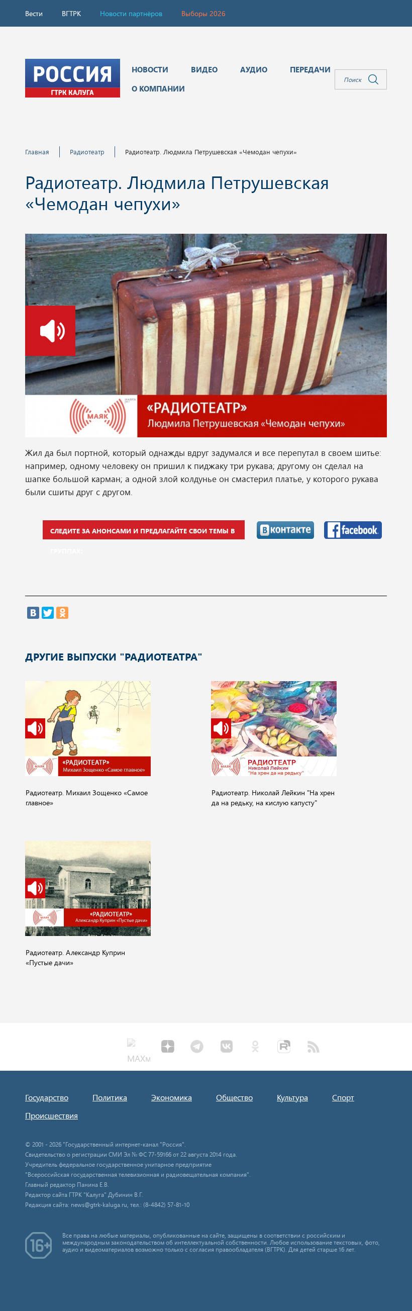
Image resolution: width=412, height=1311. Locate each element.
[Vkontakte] (226, 1048)
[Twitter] (48, 613)
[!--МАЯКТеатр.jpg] (206, 338)
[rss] (313, 1048)
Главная (37, 151)
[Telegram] (197, 1048)
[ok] (255, 1048)
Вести (34, 13)
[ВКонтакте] (33, 613)
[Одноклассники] (62, 613)
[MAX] (138, 1048)
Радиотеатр (87, 151)
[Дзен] (167, 1048)
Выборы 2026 (203, 13)
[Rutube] (284, 1048)
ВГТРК (71, 13)
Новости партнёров (131, 13)
